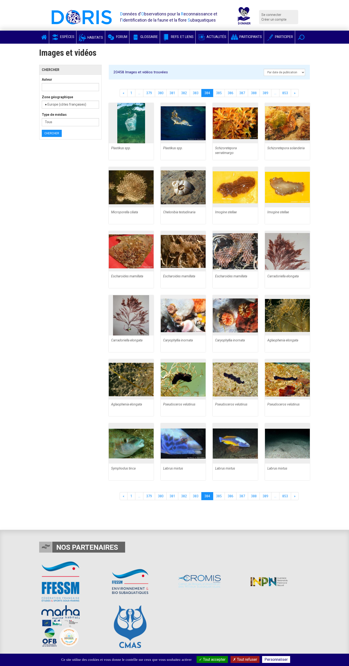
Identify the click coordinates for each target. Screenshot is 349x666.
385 (219, 93)
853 (285, 93)
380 (161, 93)
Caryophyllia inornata (178, 340)
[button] (301, 37)
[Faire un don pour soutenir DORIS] (244, 17)
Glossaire (149, 37)
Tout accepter (214, 659)
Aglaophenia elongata (282, 340)
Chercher (51, 133)
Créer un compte (274, 19)
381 (172, 93)
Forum (121, 37)
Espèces (66, 37)
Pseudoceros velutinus (179, 404)
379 (149, 93)
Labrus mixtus (173, 468)
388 (254, 93)
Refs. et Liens (181, 37)
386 (230, 93)
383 (195, 93)
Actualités (216, 37)
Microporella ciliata (124, 212)
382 (184, 93)
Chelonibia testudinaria (179, 212)
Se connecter (271, 15)
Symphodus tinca (123, 468)
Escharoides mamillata (127, 276)
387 (242, 93)
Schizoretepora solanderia (286, 148)
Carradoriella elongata (283, 276)
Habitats (95, 37)
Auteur (47, 79)
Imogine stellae (226, 212)
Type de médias (54, 114)
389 (265, 93)
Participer (283, 37)
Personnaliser (276, 659)
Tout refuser (246, 659)
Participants (250, 37)
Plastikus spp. (121, 148)
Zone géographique (57, 97)
